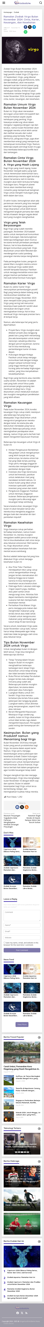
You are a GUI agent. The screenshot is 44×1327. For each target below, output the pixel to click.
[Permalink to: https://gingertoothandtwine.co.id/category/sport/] (39, 1161)
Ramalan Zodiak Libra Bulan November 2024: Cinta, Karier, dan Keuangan (30, 887)
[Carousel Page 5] (28, 1152)
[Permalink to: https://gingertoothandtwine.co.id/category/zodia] (39, 1241)
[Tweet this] (30, 27)
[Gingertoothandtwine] (22, 2)
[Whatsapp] (25, 32)
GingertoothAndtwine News (30, 1321)
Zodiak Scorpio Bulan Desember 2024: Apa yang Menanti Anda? (10, 887)
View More (22, 1024)
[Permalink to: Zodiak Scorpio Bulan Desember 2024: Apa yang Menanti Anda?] (12, 879)
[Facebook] (17, 807)
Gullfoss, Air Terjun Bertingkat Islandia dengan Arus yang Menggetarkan (28, 1077)
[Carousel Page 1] (16, 1152)
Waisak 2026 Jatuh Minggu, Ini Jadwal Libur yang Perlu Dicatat (28, 1114)
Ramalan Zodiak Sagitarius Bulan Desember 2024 (29, 869)
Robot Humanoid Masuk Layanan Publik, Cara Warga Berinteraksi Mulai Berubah (21, 1145)
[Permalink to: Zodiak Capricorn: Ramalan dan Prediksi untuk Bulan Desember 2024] (12, 861)
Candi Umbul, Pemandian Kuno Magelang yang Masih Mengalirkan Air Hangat (22, 1067)
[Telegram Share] (34, 27)
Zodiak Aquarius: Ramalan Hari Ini (30, 850)
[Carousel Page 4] (25, 1152)
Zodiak (6, 31)
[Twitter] (22, 807)
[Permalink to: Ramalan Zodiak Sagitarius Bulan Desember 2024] (31, 861)
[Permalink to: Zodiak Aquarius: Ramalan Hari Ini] (31, 842)
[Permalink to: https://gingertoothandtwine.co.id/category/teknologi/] (39, 1128)
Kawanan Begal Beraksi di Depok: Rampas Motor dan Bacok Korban (32, 817)
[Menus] (4, 3)
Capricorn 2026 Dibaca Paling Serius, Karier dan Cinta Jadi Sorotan (12, 850)
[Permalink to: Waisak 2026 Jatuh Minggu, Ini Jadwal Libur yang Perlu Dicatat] (9, 1116)
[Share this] (25, 27)
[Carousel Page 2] (19, 1152)
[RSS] (27, 807)
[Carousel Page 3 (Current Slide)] (22, 1152)
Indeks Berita (9, 1323)
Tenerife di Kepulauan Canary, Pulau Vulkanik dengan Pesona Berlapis (28, 1089)
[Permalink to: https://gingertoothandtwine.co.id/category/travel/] (39, 1037)
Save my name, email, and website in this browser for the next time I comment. (21, 944)
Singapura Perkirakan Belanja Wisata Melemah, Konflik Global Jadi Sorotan (28, 1101)
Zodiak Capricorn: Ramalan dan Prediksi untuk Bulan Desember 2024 (12, 869)
